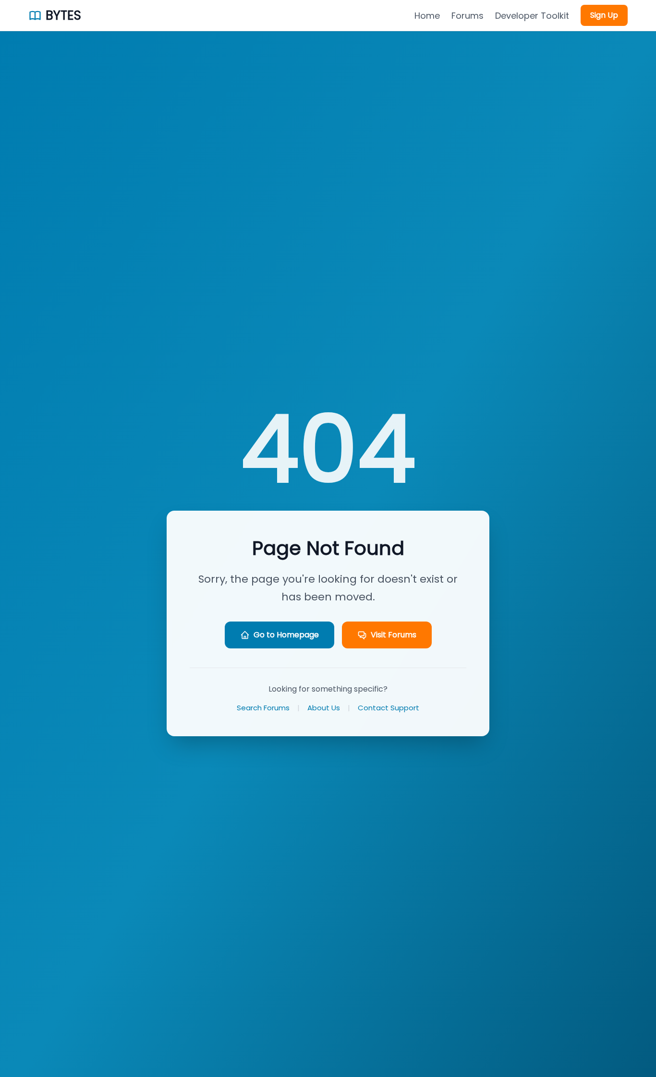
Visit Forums (393, 634)
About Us (323, 708)
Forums (467, 16)
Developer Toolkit (532, 16)
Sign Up (604, 15)
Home (427, 16)
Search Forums (263, 708)
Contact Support (388, 708)
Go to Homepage (286, 634)
